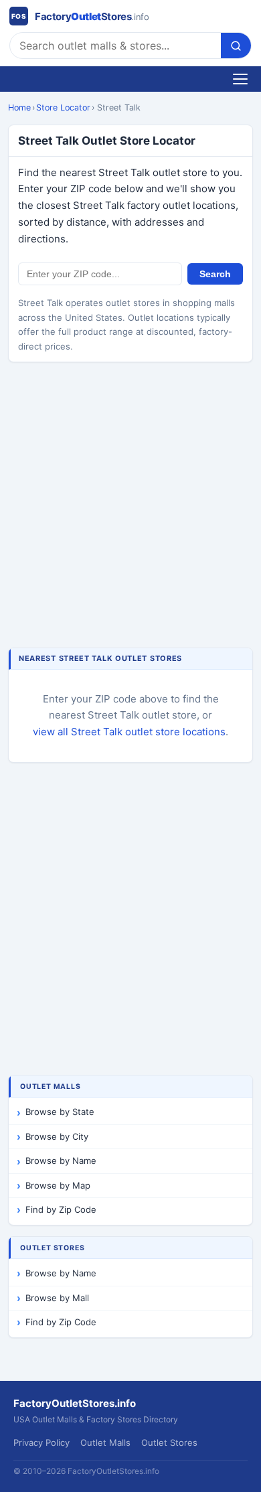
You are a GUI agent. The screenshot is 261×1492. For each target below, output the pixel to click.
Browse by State (59, 1111)
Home (19, 107)
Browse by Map (57, 1185)
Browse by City (56, 1136)
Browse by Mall (57, 1297)
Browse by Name (60, 1160)
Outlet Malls (105, 1442)
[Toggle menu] (240, 79)
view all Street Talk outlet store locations (129, 731)
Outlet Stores (169, 1442)
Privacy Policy (41, 1442)
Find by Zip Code (60, 1209)
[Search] (236, 45)
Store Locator (63, 107)
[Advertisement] (130, 506)
